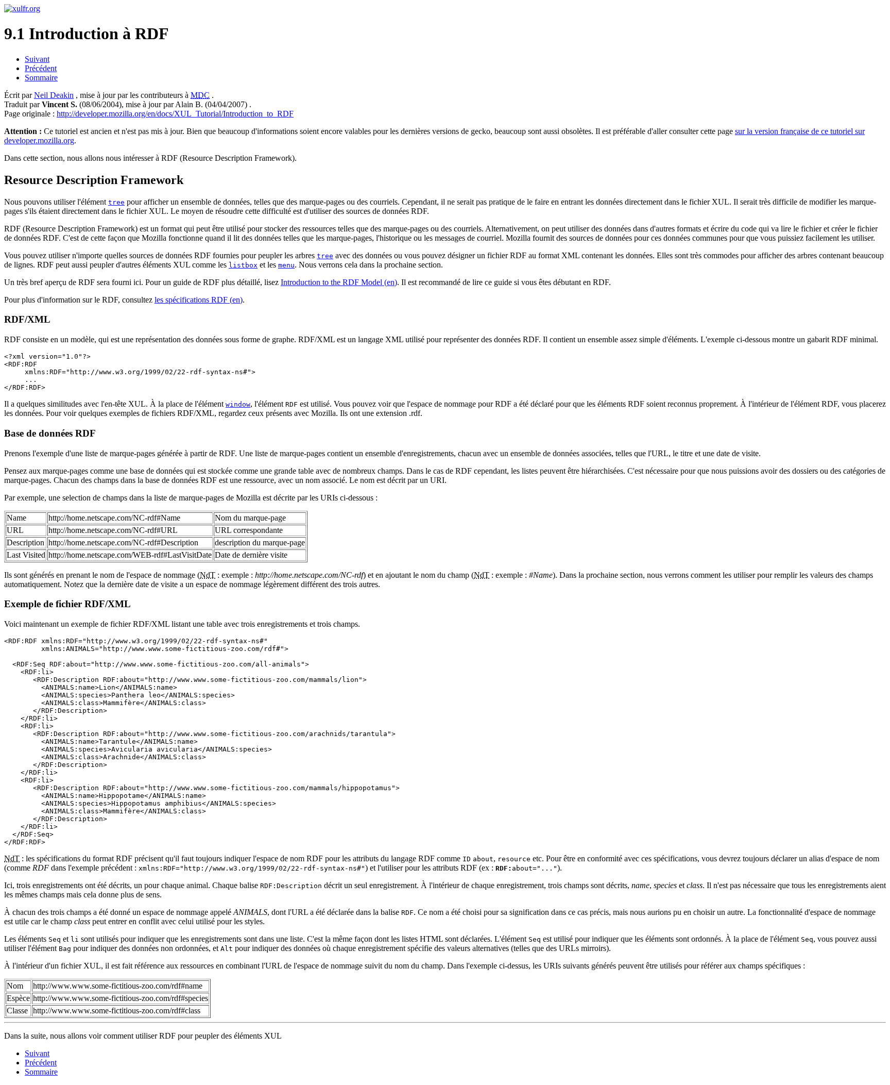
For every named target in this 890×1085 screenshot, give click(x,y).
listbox (243, 265)
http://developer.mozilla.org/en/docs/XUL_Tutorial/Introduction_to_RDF (175, 113)
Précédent (41, 68)
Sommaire (41, 77)
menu (286, 265)
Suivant (37, 59)
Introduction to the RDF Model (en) (339, 282)
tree (116, 202)
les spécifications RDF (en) (199, 299)
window (238, 404)
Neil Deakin (54, 95)
